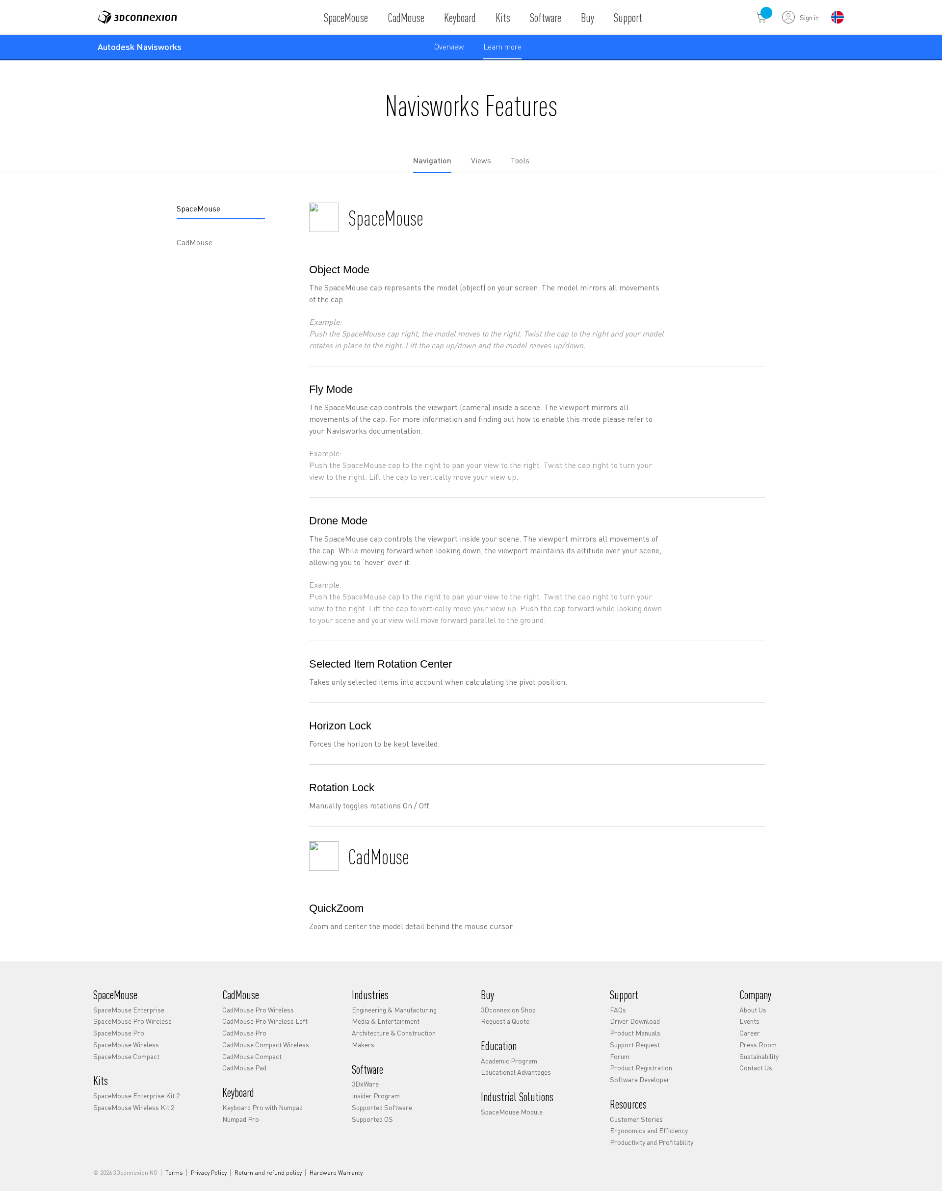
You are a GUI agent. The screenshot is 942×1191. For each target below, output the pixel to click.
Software (545, 17)
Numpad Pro (240, 1118)
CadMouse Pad (244, 1067)
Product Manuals (635, 1032)
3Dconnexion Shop (508, 1009)
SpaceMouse (346, 17)
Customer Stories (636, 1118)
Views (481, 160)
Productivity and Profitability (651, 1142)
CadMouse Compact (252, 1056)
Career (749, 1032)
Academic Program (509, 1060)
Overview (449, 46)
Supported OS (372, 1118)
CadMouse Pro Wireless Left (265, 1020)
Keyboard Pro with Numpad (262, 1107)
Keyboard (460, 17)
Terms (174, 1172)
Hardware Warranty (336, 1172)
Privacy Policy (209, 1172)
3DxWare (365, 1083)
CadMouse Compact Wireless (265, 1044)
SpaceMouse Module (512, 1111)
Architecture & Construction (394, 1032)
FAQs (618, 1009)
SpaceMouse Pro (118, 1032)
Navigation (432, 160)
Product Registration (641, 1067)
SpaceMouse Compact (126, 1056)
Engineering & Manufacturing (394, 1009)
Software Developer (640, 1079)
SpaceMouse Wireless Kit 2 (133, 1107)
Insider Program (376, 1095)
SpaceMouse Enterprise (128, 1009)
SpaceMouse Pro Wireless (132, 1020)
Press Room (758, 1044)
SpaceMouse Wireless (126, 1044)
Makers (363, 1044)
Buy (587, 17)
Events (749, 1020)
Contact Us (755, 1067)
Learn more (502, 50)
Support (628, 17)
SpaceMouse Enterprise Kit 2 (136, 1095)
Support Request (635, 1044)
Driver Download (635, 1020)
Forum (619, 1056)
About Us (752, 1009)
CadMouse (406, 17)
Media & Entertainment (385, 1020)
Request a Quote (505, 1020)
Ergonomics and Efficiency (649, 1130)
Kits (503, 17)
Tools (520, 160)
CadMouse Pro (244, 1032)
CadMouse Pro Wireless (258, 1009)
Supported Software (382, 1107)
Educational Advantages (516, 1071)
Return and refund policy (268, 1172)
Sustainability (759, 1056)
